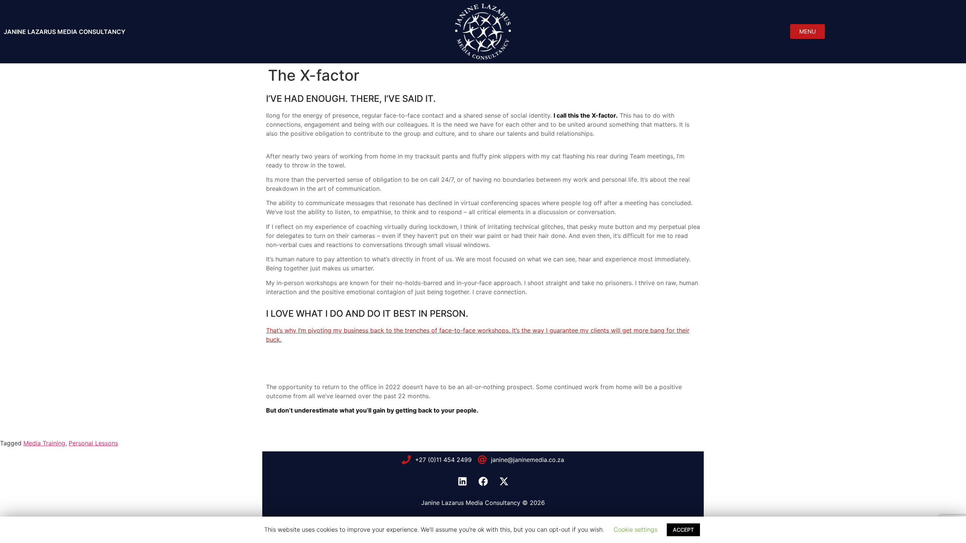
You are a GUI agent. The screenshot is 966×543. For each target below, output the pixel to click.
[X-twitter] (503, 481)
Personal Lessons (93, 443)
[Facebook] (483, 481)
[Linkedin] (462, 481)
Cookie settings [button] (635, 529)
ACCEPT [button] (683, 529)
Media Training (44, 443)
